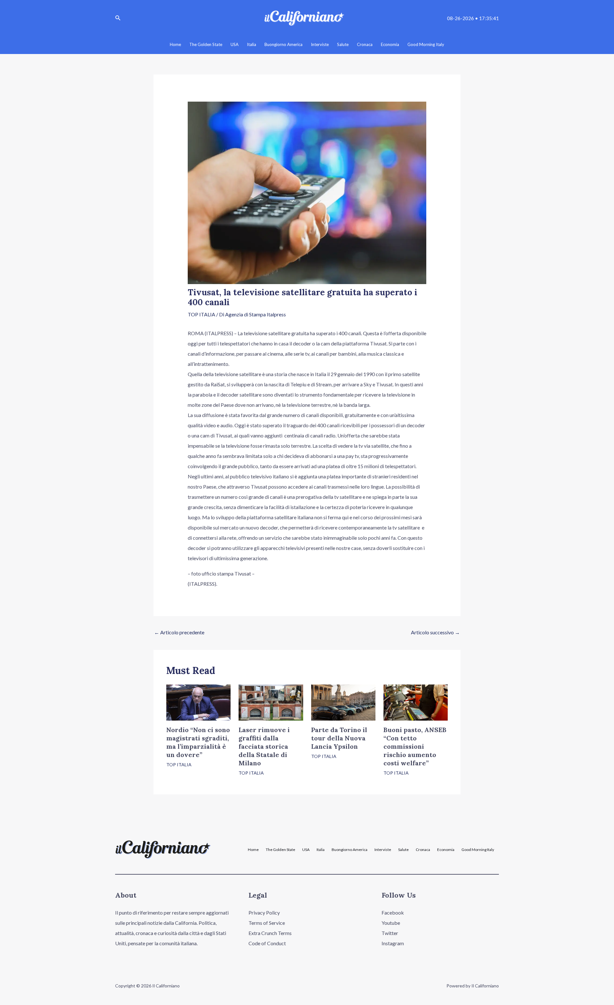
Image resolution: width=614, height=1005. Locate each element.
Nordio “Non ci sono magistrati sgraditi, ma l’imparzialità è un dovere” (198, 742)
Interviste (382, 850)
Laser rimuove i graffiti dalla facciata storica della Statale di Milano (264, 746)
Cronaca (423, 850)
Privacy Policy (264, 912)
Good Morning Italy (477, 850)
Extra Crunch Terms (270, 933)
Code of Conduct (267, 943)
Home (253, 850)
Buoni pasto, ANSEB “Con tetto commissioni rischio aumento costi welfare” (414, 746)
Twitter (390, 933)
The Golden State (280, 850)
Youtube (391, 923)
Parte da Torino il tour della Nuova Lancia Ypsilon (339, 738)
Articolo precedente (179, 632)
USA (306, 850)
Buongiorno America (349, 850)
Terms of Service (266, 923)
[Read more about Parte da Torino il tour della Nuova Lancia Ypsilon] (343, 702)
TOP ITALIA (201, 314)
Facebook (393, 912)
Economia (445, 850)
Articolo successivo (435, 632)
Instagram (393, 943)
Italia (321, 850)
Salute (403, 850)
